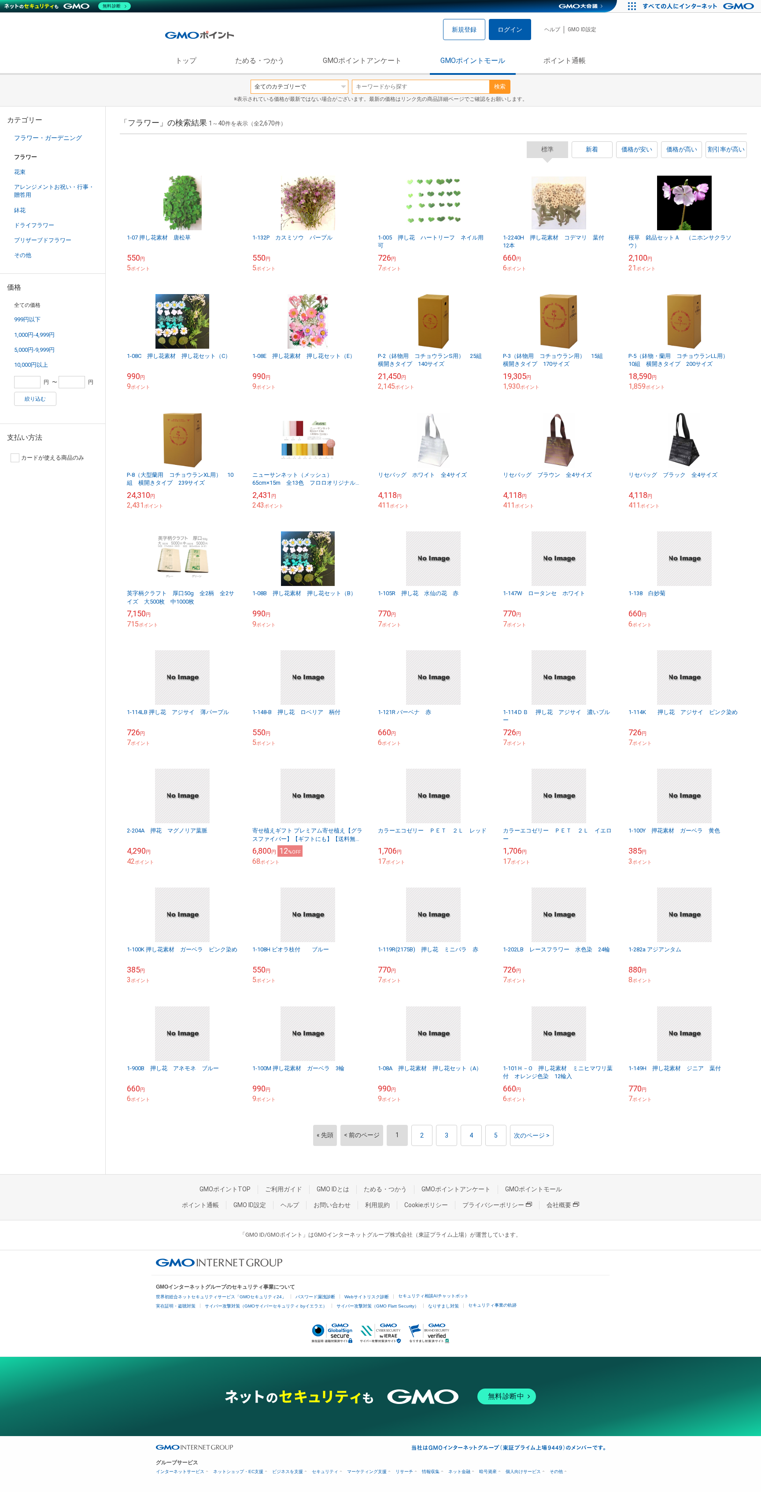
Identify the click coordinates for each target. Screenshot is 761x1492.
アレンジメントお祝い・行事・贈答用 (54, 191)
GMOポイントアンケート (362, 60)
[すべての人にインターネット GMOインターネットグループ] (699, 6)
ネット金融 (459, 1471)
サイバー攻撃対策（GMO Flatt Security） (377, 1306)
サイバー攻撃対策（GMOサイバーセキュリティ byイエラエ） (266, 1306)
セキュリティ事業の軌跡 (492, 1305)
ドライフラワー (34, 225)
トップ (185, 60)
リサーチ (404, 1471)
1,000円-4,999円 (34, 335)
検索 (500, 86)
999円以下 (27, 319)
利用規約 (377, 1204)
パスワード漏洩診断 (315, 1296)
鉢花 (20, 210)
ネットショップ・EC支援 (238, 1471)
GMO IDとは (333, 1189)
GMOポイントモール (472, 60)
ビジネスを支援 (287, 1471)
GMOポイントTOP (225, 1189)
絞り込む (35, 399)
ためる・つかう (259, 60)
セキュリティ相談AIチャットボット (433, 1295)
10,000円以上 (31, 364)
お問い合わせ (332, 1204)
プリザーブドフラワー (42, 240)
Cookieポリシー (426, 1204)
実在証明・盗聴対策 (176, 1306)
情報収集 (431, 1471)
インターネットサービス (180, 1471)
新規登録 (464, 29)
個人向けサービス (523, 1471)
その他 (22, 255)
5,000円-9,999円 (34, 349)
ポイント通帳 (564, 60)
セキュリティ (325, 1471)
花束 (20, 172)
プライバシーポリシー (493, 1204)
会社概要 (559, 1204)
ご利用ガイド (283, 1189)
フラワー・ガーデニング (48, 137)
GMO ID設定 (582, 29)
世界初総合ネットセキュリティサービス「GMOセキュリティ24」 (221, 1296)
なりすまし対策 (443, 1306)
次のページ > (532, 1135)
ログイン (510, 29)
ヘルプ (552, 29)
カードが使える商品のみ (52, 457)
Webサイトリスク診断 (366, 1296)
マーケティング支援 (367, 1471)
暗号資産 (488, 1471)
